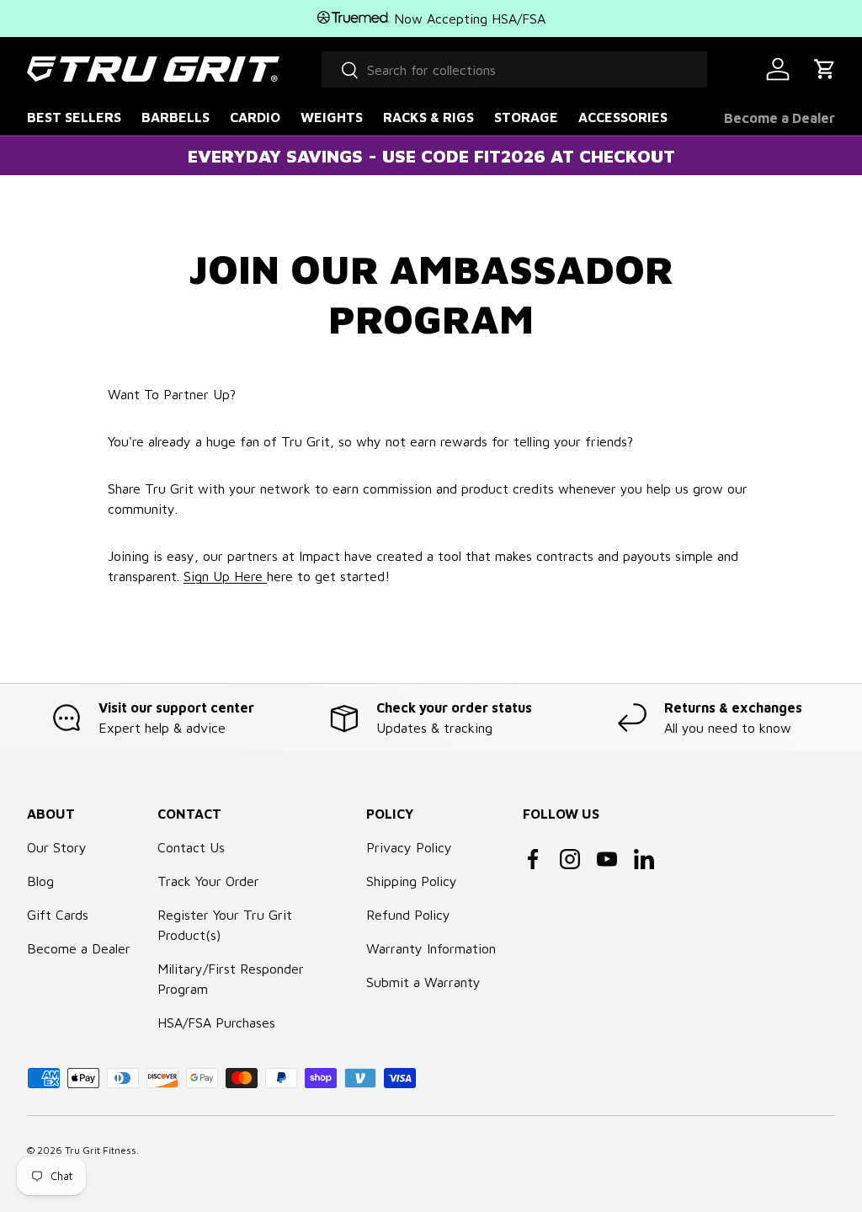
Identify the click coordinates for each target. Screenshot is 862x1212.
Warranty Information (431, 948)
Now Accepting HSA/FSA (467, 18)
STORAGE (526, 117)
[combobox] (514, 69)
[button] (824, 69)
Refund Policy (408, 914)
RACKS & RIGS (428, 117)
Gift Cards (57, 914)
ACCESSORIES (623, 117)
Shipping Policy (411, 881)
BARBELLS (175, 117)
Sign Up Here (225, 576)
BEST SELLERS (74, 117)
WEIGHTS (332, 117)
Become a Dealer (779, 117)
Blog (40, 881)
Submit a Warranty (423, 982)
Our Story (57, 847)
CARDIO (255, 117)
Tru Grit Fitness (100, 1150)
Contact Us (191, 847)
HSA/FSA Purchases (216, 1022)
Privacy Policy (409, 847)
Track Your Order (208, 881)
